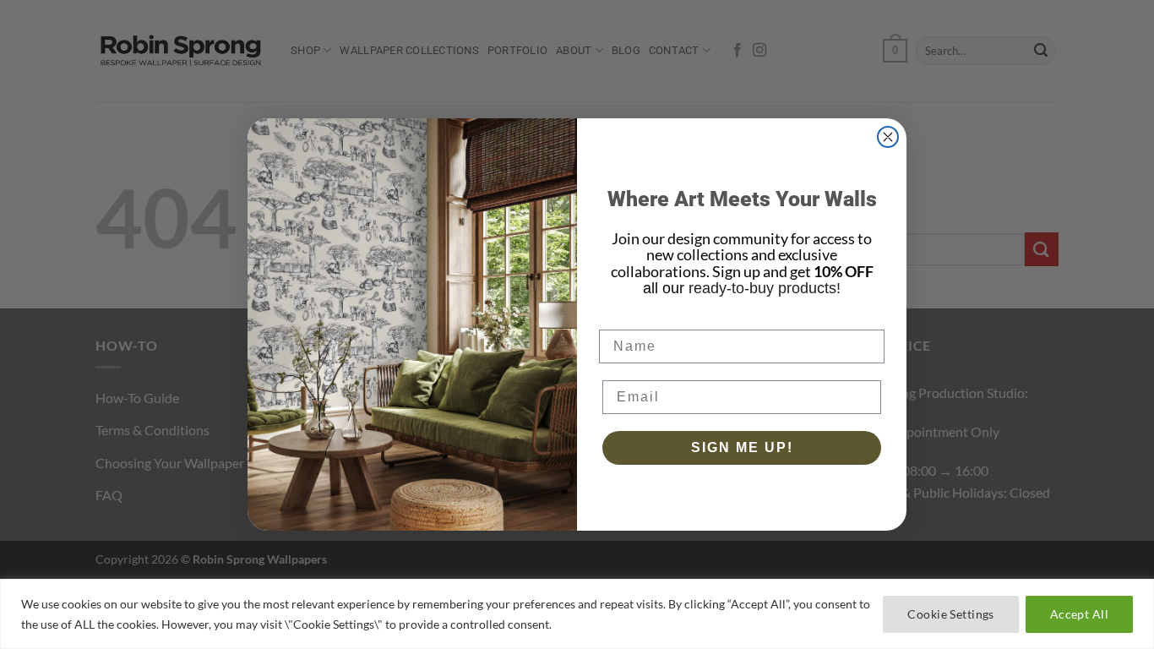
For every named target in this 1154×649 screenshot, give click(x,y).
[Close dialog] (888, 137)
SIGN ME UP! (742, 447)
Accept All (1079, 614)
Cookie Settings (950, 614)
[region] (577, 614)
